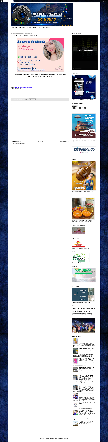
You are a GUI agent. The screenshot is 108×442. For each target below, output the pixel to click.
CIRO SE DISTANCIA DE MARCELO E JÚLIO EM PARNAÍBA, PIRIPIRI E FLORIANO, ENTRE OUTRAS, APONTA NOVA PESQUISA (83, 310)
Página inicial (40, 141)
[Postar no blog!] (31, 99)
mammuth (57, 438)
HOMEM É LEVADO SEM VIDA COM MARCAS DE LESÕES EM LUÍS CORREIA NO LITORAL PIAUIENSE (86, 359)
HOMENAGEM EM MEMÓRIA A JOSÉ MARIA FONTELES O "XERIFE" (86, 368)
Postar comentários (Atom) (20, 143)
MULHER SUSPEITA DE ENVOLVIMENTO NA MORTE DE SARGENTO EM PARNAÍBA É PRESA (86, 386)
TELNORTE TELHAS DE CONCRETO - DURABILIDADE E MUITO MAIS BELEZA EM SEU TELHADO (87, 422)
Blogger (66, 438)
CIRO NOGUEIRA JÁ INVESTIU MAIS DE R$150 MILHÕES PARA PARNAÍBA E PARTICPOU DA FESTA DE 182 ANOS (87, 395)
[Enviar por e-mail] (30, 99)
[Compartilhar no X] (33, 99)
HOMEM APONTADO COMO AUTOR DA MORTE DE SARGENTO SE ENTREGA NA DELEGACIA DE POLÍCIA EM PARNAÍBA (87, 340)
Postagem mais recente (16, 141)
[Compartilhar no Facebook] (34, 99)
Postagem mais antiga (64, 141)
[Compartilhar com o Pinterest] (35, 99)
